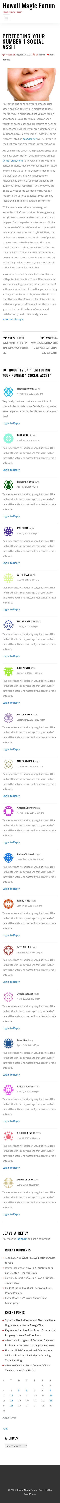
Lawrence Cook (25, 1179)
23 (51, 1400)
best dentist (30, 138)
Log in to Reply (11, 423)
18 (11, 1400)
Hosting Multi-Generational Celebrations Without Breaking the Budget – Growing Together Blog (28, 1355)
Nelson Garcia (24, 714)
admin (42, 54)
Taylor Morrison (26, 621)
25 (11, 1405)
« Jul (5, 1428)
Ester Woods (12, 1298)
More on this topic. (13, 319)
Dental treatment (12, 160)
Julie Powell (23, 667)
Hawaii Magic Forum (29, 5)
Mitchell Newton (26, 1133)
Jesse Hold (22, 528)
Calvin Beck (23, 574)
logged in (22, 1238)
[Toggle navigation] (6, 17)
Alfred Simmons (25, 761)
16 (51, 1395)
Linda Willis (11, 1288)
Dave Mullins (24, 947)
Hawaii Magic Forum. (27, 1490)
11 (11, 1395)
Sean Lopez (11, 1257)
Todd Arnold (24, 435)
